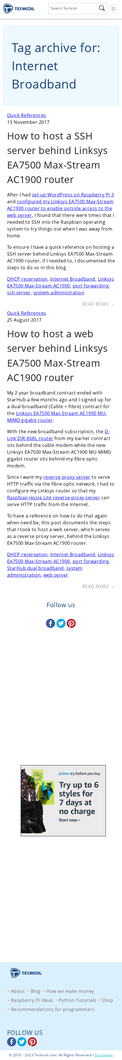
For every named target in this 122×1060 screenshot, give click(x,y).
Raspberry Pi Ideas (32, 1000)
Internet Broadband (72, 279)
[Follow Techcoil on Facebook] (51, 626)
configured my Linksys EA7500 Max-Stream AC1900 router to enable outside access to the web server (60, 208)
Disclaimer (104, 1055)
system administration (59, 292)
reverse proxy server (67, 477)
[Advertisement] (61, 702)
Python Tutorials (77, 1000)
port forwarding (91, 286)
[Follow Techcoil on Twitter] (61, 626)
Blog (36, 991)
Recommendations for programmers (53, 1009)
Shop (107, 1000)
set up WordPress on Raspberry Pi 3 (73, 195)
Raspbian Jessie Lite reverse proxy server (53, 497)
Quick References (26, 115)
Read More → (98, 304)
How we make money (70, 991)
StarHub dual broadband (35, 568)
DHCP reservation (27, 279)
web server (55, 575)
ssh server (19, 292)
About (18, 991)
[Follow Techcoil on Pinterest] (71, 626)
